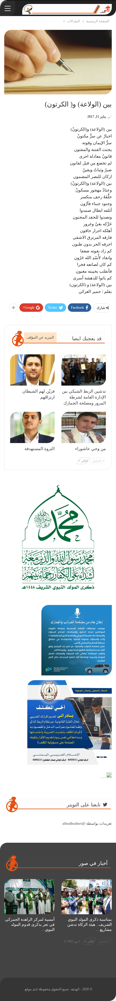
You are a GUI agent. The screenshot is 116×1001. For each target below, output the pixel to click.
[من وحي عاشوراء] (83, 427)
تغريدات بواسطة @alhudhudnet (87, 823)
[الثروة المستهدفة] (32, 427)
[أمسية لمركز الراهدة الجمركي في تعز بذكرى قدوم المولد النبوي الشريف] (29, 896)
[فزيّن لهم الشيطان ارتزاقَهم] (32, 370)
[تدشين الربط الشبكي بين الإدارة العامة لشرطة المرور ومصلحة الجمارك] (83, 370)
